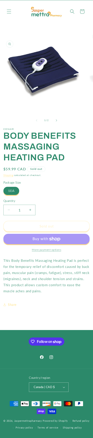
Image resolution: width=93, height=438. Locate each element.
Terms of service (47, 427)
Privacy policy (24, 427)
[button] (9, 11)
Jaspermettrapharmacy (28, 420)
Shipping (8, 175)
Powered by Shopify (55, 420)
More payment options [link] (46, 249)
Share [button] (12, 305)
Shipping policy (72, 427)
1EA (13, 192)
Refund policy (81, 420)
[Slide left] (37, 120)
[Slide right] (56, 120)
